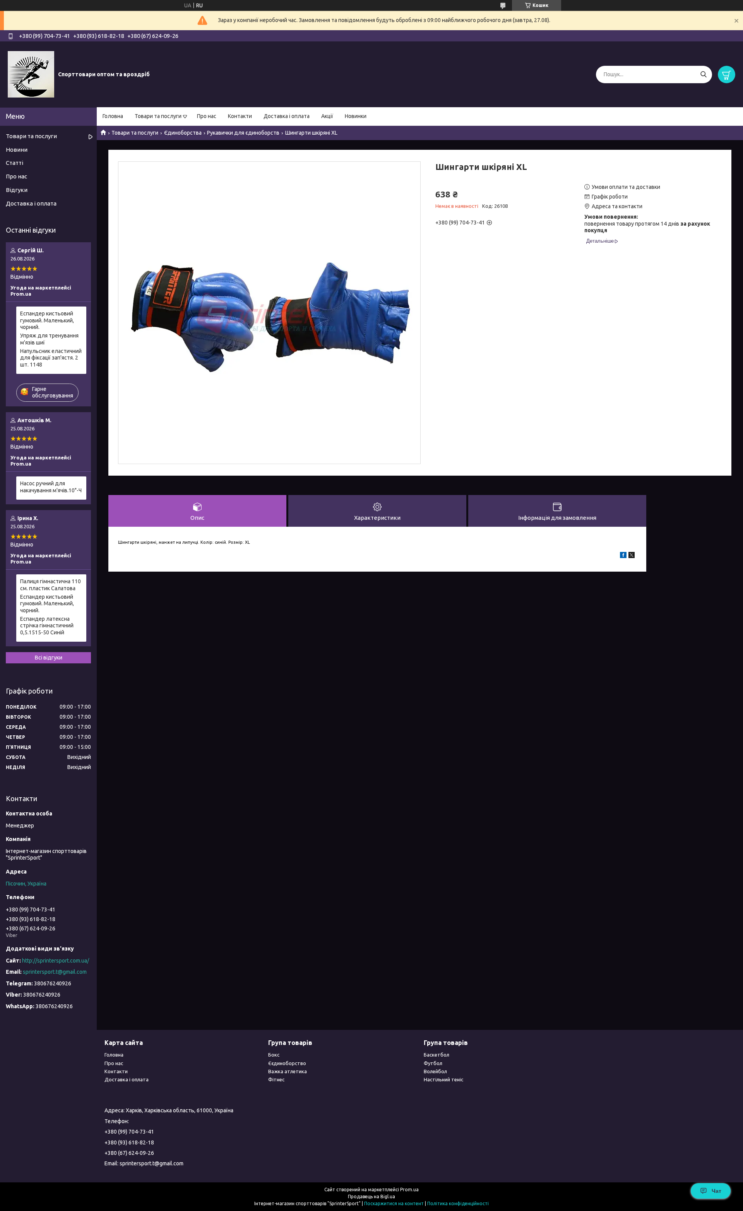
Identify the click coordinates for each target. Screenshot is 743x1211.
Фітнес (276, 1079)
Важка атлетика (287, 1071)
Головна (113, 116)
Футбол (433, 1063)
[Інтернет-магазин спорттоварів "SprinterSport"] (31, 74)
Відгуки (16, 190)
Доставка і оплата (287, 116)
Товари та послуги (158, 116)
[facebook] (623, 556)
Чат (716, 1191)
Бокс (273, 1054)
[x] (631, 556)
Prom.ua (409, 1189)
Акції (327, 116)
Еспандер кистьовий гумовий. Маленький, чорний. (47, 320)
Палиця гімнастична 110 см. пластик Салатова (50, 584)
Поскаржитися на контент (394, 1203)
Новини (16, 149)
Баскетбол (436, 1054)
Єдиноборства (183, 133)
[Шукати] (703, 74)
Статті (14, 162)
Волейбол (435, 1071)
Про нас (206, 116)
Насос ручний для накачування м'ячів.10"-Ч (51, 486)
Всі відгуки (48, 657)
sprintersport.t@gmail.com (55, 972)
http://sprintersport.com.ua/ (55, 960)
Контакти (240, 116)
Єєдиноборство (287, 1063)
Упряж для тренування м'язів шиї (49, 339)
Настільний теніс (443, 1079)
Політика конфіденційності (458, 1203)
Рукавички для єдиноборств (243, 133)
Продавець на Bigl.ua (371, 1196)
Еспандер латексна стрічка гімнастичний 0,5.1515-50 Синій (47, 625)
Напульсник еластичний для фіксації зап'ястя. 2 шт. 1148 (51, 358)
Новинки (355, 116)
